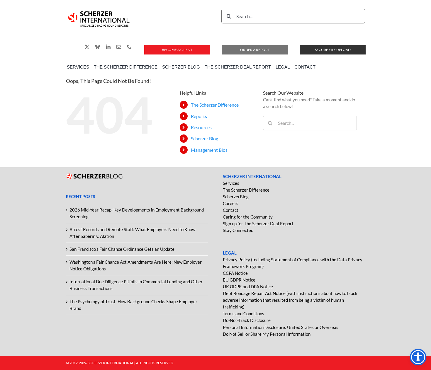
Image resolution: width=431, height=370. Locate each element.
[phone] (129, 47)
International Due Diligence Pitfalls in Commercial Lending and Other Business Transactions (136, 285)
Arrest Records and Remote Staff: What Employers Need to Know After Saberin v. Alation (132, 233)
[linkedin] (108, 47)
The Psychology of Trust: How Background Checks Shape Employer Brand (133, 305)
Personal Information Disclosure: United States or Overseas (280, 327)
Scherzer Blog (204, 138)
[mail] (118, 47)
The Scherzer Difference (215, 105)
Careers (230, 203)
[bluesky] (97, 47)
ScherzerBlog (236, 196)
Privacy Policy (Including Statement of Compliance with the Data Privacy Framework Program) (292, 263)
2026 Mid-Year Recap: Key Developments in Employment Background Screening (136, 213)
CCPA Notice (235, 273)
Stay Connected (238, 230)
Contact (230, 210)
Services (231, 183)
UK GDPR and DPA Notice (248, 286)
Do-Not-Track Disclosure (247, 320)
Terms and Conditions (243, 313)
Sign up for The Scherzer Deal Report (258, 223)
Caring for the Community (248, 216)
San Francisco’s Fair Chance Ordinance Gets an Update (121, 249)
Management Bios (209, 150)
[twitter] (87, 47)
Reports (199, 116)
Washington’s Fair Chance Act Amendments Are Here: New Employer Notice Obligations (135, 265)
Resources (201, 127)
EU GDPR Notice (239, 279)
